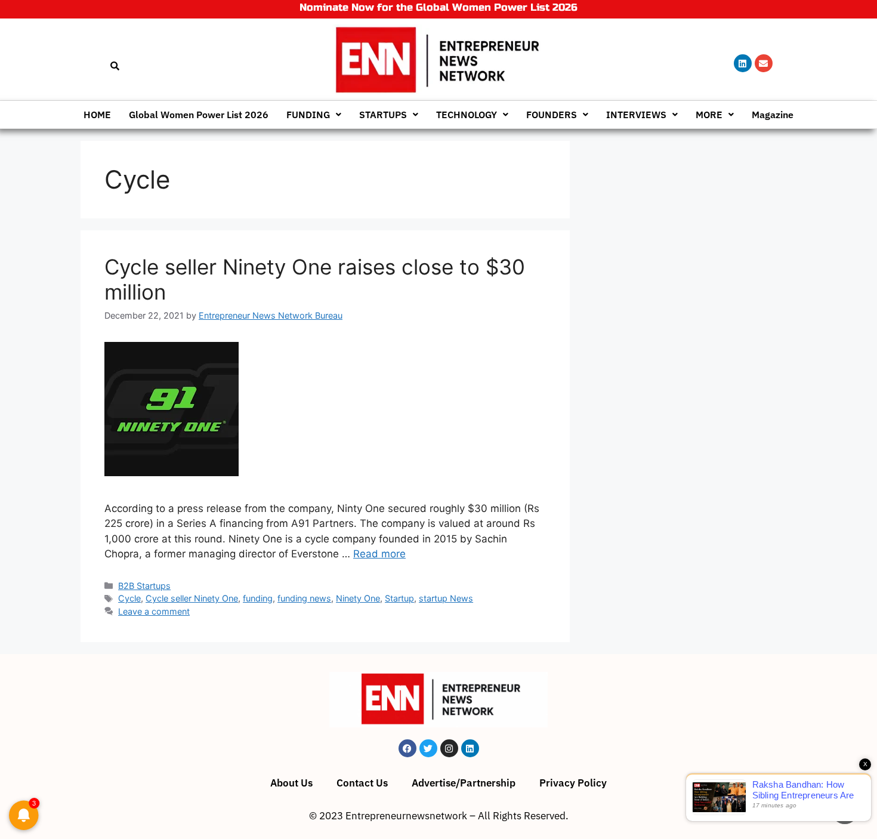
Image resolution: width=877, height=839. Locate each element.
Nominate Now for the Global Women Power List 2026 (438, 7)
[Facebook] (407, 748)
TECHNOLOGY (466, 115)
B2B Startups (144, 586)
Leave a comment (154, 611)
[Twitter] (428, 748)
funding (258, 598)
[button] (313, 114)
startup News (446, 598)
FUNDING (308, 115)
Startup (399, 598)
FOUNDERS (551, 115)
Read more (379, 554)
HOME (97, 115)
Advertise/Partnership (463, 782)
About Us (291, 782)
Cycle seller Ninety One (192, 598)
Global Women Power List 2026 (198, 115)
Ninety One (358, 598)
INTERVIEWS (636, 115)
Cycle (129, 598)
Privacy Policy (573, 782)
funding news (304, 598)
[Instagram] (449, 748)
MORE (709, 115)
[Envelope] (764, 63)
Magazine (772, 115)
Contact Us (362, 782)
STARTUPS (383, 115)
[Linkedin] (743, 63)
